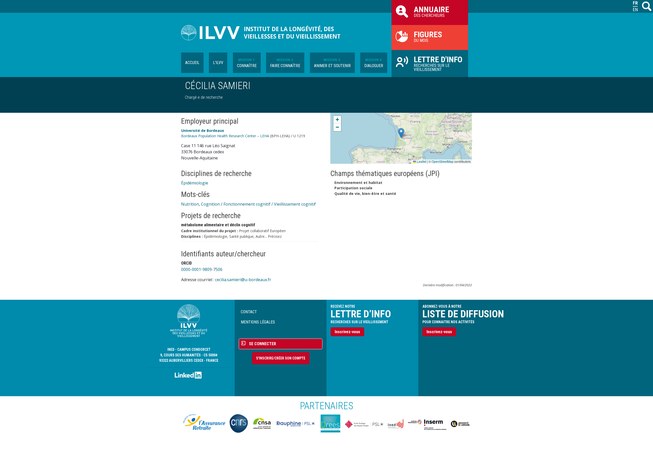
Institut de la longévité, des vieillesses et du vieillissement (292, 32)
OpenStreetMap (443, 161)
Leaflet (421, 161)
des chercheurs (431, 11)
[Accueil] (212, 32)
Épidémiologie (194, 183)
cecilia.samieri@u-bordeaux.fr (243, 279)
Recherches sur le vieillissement (438, 63)
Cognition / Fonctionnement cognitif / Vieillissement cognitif (258, 204)
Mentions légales (258, 322)
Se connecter (262, 343)
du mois (428, 36)
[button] (401, 133)
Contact (249, 311)
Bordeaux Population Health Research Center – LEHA (225, 135)
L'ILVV (218, 62)
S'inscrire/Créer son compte (280, 358)
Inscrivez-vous (347, 331)
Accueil (192, 62)
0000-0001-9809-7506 (201, 269)
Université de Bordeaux (202, 130)
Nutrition (190, 204)
